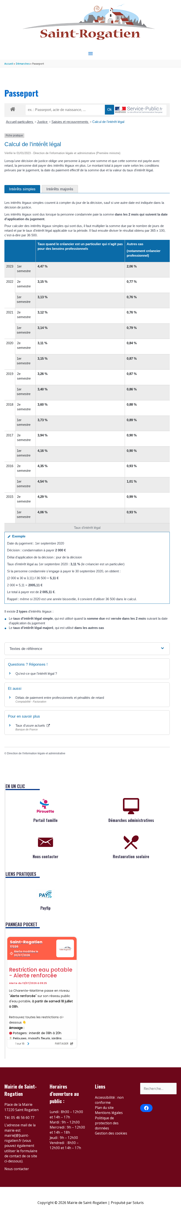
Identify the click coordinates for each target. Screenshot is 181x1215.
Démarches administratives (131, 820)
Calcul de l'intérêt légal (108, 122)
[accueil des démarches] (13, 108)
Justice (42, 122)
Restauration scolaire (131, 856)
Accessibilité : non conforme (109, 1100)
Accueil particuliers (20, 122)
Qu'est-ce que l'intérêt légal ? (36, 673)
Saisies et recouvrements (70, 122)
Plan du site (104, 1107)
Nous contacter (45, 856)
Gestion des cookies (111, 1133)
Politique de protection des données (107, 1123)
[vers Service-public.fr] (138, 110)
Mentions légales (109, 1112)
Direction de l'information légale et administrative (36, 753)
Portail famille (45, 820)
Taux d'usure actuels (30, 725)
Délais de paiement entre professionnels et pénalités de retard (59, 697)
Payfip (45, 908)
